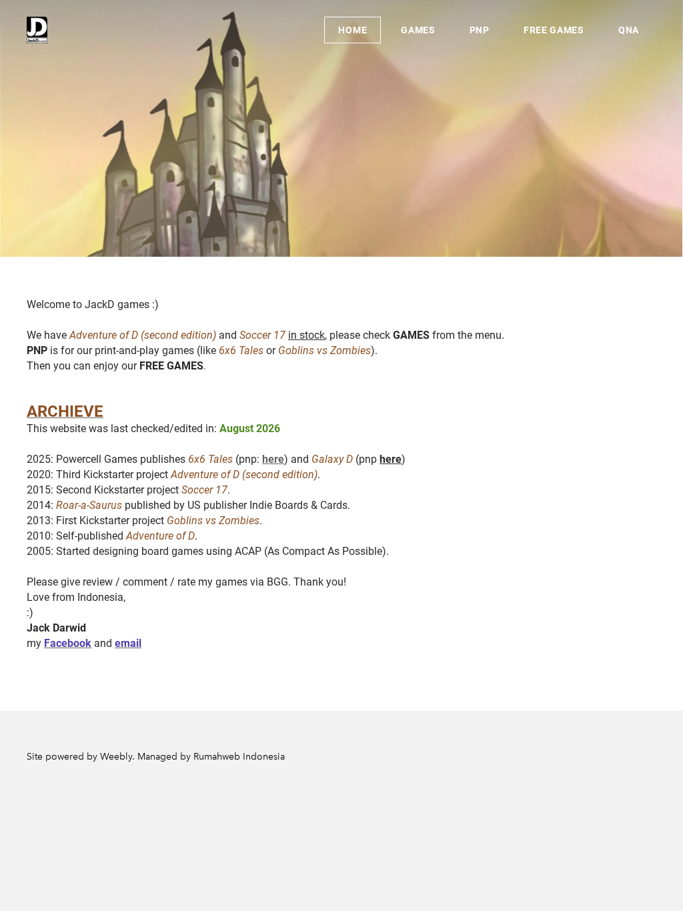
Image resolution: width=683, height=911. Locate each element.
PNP (480, 30)
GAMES (418, 30)
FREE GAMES (554, 30)
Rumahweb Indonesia (239, 756)
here (273, 459)
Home (352, 30)
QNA (628, 30)
